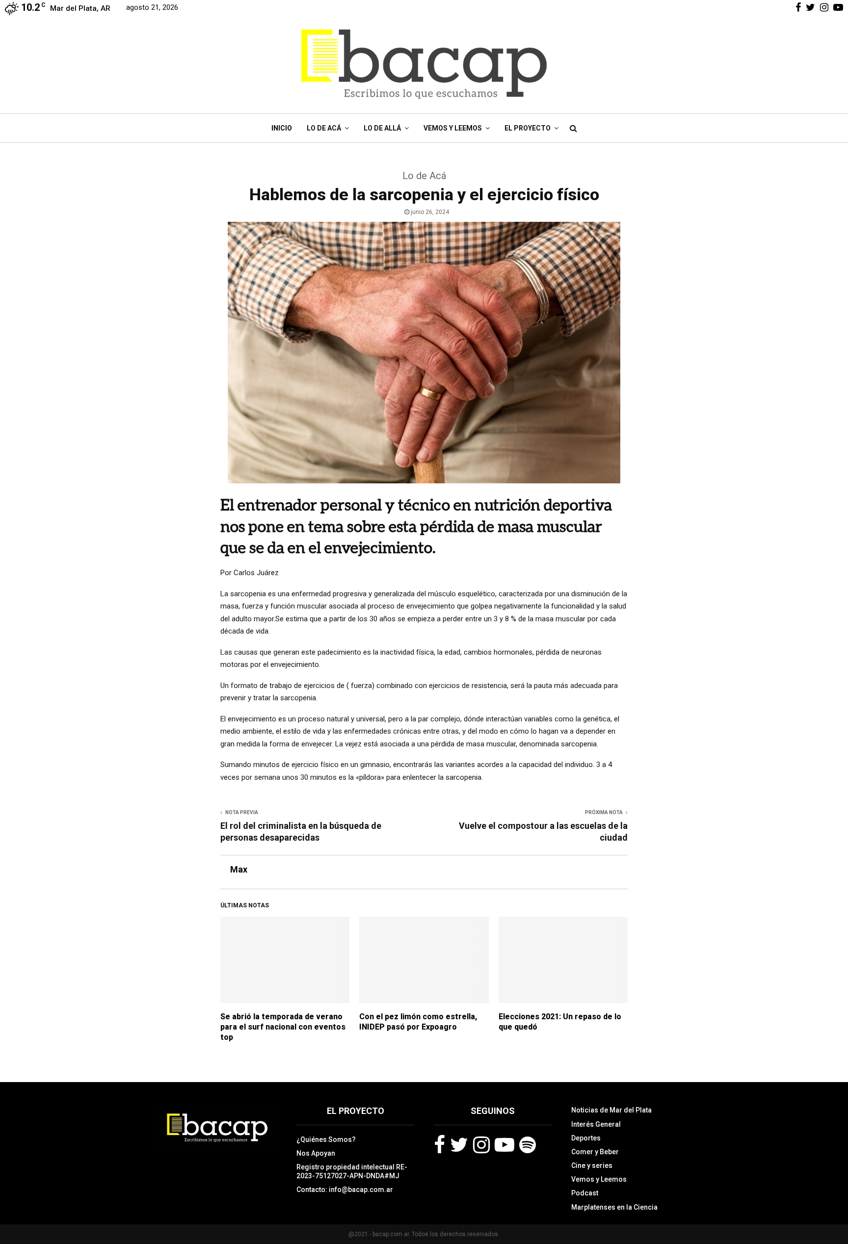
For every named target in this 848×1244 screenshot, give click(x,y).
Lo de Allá (382, 128)
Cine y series (591, 1165)
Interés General (596, 1124)
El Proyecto (527, 128)
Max (238, 869)
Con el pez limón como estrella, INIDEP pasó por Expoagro (418, 1022)
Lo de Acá (324, 128)
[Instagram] (481, 1145)
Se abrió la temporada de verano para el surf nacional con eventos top (282, 1027)
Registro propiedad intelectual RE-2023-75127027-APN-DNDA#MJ (351, 1171)
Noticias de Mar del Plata (611, 1110)
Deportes (586, 1138)
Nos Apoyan (315, 1153)
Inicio (281, 128)
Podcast (584, 1193)
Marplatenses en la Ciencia (614, 1207)
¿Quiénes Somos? (326, 1139)
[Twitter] (459, 1145)
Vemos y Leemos (453, 128)
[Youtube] (504, 1145)
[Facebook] (439, 1145)
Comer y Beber (595, 1152)
